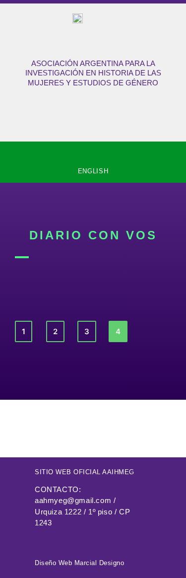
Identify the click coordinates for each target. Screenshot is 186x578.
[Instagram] (61, 541)
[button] (93, 152)
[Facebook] (40, 541)
